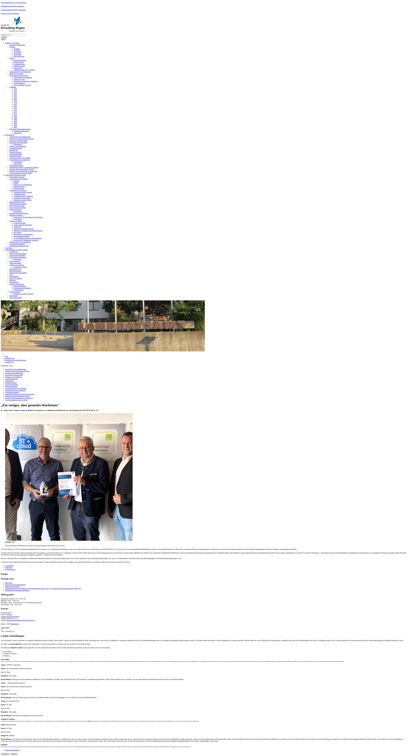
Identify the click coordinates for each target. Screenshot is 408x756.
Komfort (6, 656)
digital (15, 624)
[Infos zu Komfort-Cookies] (10, 656)
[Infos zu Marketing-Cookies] (17, 654)
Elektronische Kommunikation (15, 585)
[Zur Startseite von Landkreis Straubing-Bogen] (15, 31)
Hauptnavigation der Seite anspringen (13, 3)
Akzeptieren (5, 754)
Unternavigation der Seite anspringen (13, 10)
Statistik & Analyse (9, 654)
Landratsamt (9, 566)
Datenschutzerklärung (12, 587)
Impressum (8, 583)
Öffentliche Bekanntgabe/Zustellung (17, 590)
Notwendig (7, 651)
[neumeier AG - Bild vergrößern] (69, 540)
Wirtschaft (8, 567)
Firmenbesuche (10, 569)
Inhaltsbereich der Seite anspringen (12, 6)
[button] (12, 43)
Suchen (3, 35)
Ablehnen (14, 754)
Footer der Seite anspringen (10, 13)
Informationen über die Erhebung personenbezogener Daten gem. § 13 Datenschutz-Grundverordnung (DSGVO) (43, 588)
